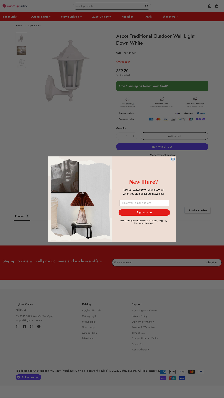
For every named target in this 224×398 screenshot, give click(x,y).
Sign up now (144, 212)
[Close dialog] (173, 159)
